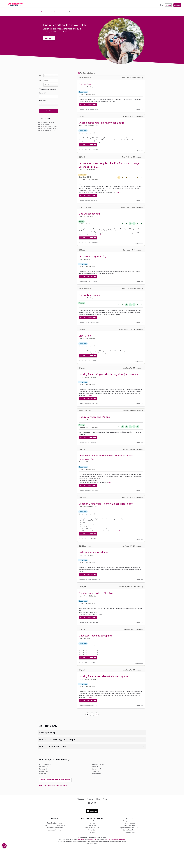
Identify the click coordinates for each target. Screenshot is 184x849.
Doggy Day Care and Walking (94, 416)
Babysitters (92, 821)
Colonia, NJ (43, 771)
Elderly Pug (85, 335)
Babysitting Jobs (129, 821)
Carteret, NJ (96, 769)
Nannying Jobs (129, 823)
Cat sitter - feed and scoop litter (96, 635)
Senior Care (92, 830)
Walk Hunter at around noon (94, 552)
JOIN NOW (48, 38)
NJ (61, 12)
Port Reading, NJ (45, 764)
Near (40, 80)
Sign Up (177, 5)
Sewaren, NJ (43, 766)
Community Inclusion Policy (55, 825)
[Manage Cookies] (4, 845)
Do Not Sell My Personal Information (115, 839)
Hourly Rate (42, 100)
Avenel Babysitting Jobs (46, 122)
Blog (98, 799)
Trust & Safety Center (54, 823)
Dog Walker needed (89, 295)
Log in (168, 5)
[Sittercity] (15, 4)
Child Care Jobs (129, 825)
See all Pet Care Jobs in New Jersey (55, 780)
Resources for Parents (55, 827)
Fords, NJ (95, 771)
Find (40, 75)
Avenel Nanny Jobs (44, 124)
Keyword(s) (42, 93)
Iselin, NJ (95, 766)
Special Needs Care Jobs (129, 827)
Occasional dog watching (92, 256)
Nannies (92, 823)
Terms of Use (80, 839)
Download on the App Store (92, 811)
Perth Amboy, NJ (98, 773)
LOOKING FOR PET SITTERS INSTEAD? (53, 785)
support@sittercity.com (92, 843)
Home (43, 12)
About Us (80, 799)
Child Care (92, 825)
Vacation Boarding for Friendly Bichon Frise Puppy (106, 503)
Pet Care (92, 832)
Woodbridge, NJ (98, 764)
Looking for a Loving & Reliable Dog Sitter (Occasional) (108, 374)
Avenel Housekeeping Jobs (47, 130)
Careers (90, 799)
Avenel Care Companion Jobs (47, 126)
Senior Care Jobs (129, 830)
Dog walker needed (89, 213)
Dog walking (85, 84)
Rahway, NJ (43, 769)
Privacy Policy (92, 839)
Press (105, 799)
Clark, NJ (42, 773)
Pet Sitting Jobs (129, 832)
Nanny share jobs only (48, 89)
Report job (139, 109)
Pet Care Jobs (52, 12)
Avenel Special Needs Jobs (47, 128)
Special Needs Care (92, 827)
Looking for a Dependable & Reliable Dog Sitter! (104, 676)
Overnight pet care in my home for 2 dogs (101, 122)
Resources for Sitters (54, 830)
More (118, 192)
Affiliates (55, 821)
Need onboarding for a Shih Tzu (96, 593)
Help (161, 5)
